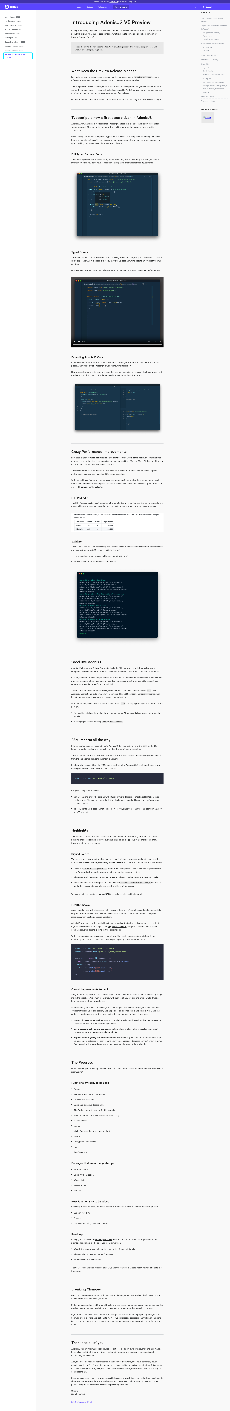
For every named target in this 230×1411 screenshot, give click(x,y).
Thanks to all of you (208, 101)
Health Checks (208, 71)
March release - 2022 (13, 25)
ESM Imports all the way (209, 60)
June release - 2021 (12, 33)
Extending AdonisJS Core (211, 39)
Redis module (115, 929)
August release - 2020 (14, 50)
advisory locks (110, 1032)
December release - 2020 (15, 42)
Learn (79, 7)
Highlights (205, 64)
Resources (120, 7)
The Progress (206, 79)
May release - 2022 (12, 17)
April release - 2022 (13, 21)
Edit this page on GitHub (82, 1402)
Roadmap (206, 92)
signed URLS (105, 894)
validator (99, 486)
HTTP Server (207, 47)
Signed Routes (208, 68)
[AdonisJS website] (11, 7)
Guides (90, 7)
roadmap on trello (103, 1239)
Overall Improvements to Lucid (213, 74)
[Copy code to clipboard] (160, 776)
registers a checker (117, 926)
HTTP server (81, 486)
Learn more (113, 2)
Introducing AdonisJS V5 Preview (15, 55)
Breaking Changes (207, 96)
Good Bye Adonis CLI (208, 55)
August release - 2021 (13, 29)
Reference (103, 7)
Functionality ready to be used (213, 82)
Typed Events (207, 36)
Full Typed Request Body (211, 33)
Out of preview (11, 38)
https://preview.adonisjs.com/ (116, 47)
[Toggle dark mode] (195, 7)
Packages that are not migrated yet (215, 86)
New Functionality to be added (213, 89)
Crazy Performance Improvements (213, 43)
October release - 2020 (14, 46)
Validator (206, 50)
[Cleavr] (207, 117)
